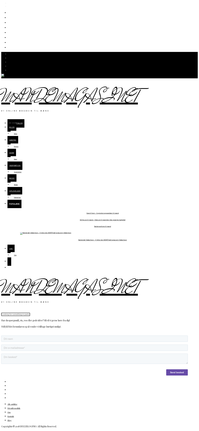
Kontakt (10, 416)
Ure (10, 47)
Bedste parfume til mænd (102, 227)
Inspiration (17, 32)
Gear (11, 27)
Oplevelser (16, 42)
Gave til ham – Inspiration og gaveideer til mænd (103, 213)
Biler (11, 17)
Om (9, 412)
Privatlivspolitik (13, 408)
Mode (12, 37)
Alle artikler (17, 12)
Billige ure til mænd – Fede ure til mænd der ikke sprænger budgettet (102, 220)
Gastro (13, 22)
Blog (9, 420)
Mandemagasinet (69, 97)
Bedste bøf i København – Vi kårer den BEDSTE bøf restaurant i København (102, 240)
